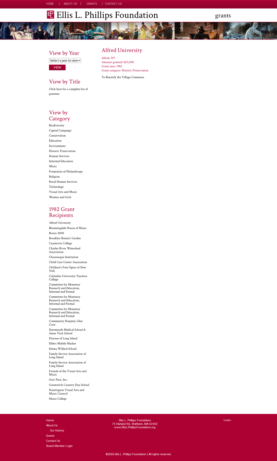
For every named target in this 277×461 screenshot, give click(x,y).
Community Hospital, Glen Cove (66, 323)
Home (50, 3)
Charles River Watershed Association (64, 250)
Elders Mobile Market (62, 344)
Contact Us (113, 3)
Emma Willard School (63, 349)
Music (53, 166)
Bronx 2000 (56, 233)
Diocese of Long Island (63, 338)
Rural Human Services (63, 182)
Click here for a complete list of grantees (68, 91)
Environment (57, 146)
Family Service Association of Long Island (67, 355)
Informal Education (61, 161)
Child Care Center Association (68, 262)
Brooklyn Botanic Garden (65, 238)
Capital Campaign (60, 131)
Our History (57, 430)
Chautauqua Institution (63, 257)
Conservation (57, 136)
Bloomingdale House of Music (68, 228)
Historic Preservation (62, 151)
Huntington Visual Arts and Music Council (66, 392)
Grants (91, 3)
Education (55, 141)
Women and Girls (60, 197)
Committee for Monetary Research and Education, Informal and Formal (64, 288)
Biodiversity (56, 125)
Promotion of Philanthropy (66, 172)
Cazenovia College (60, 243)
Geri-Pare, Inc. (58, 380)
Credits (227, 420)
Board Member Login (59, 446)
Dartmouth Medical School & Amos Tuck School (67, 331)
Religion (54, 177)
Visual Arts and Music (63, 192)
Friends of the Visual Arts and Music (67, 373)
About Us (70, 3)
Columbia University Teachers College (68, 278)
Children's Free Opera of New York (67, 269)
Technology (56, 187)
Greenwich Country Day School (69, 385)
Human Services (59, 156)
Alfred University (60, 223)
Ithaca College (58, 399)
